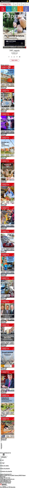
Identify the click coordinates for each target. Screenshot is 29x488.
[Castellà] (23, 4)
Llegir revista (14, 60)
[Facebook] (9, 57)
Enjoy (20, 10)
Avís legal (2, 463)
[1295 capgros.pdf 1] (14, 76)
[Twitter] (11, 57)
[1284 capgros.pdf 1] (14, 287)
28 (1, 445)
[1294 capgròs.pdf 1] (14, 99)
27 (1, 444)
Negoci (26, 10)
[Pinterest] (17, 57)
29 (1, 446)
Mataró (3, 10)
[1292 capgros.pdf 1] (14, 146)
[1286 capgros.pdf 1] (14, 263)
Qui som (2, 460)
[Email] (19, 56)
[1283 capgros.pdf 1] (14, 310)
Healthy (14, 10)
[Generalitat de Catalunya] (14, 455)
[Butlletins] (27, 4)
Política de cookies (4, 466)
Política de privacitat (5, 468)
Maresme (9, 10)
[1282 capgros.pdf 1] (14, 333)
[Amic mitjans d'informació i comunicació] (14, 484)
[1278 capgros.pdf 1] (14, 427)
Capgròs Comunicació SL (5, 1)
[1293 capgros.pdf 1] (14, 123)
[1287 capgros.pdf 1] (14, 240)
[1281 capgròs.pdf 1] (14, 357)
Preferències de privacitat (6, 471)
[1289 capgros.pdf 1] (14, 193)
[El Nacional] (27, 1)
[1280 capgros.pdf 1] (14, 380)
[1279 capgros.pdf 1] (14, 404)
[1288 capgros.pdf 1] (14, 216)
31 (1, 448)
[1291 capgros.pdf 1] (14, 169)
